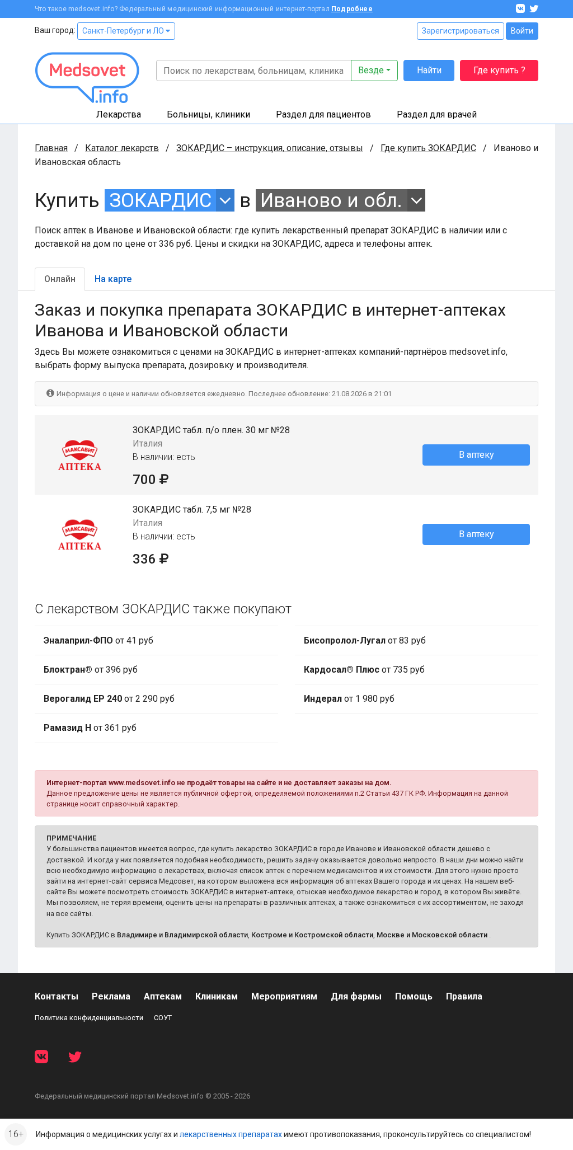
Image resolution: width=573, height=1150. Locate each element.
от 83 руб (365, 640)
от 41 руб (98, 640)
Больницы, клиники (208, 114)
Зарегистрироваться (460, 30)
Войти (522, 30)
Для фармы (356, 996)
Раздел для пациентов (323, 114)
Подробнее (352, 9)
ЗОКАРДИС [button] (161, 200)
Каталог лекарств (122, 148)
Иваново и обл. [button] (331, 200)
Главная (51, 148)
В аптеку (476, 454)
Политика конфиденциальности (89, 1017)
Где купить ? (499, 70)
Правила (464, 996)
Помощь (414, 996)
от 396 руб (91, 669)
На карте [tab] (113, 279)
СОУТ (163, 1017)
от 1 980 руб (349, 698)
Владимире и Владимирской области (182, 935)
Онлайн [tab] (60, 279)
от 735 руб (364, 669)
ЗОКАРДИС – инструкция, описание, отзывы (269, 148)
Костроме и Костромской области (312, 935)
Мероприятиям (284, 996)
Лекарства (118, 114)
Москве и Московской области (432, 935)
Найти (429, 70)
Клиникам (216, 996)
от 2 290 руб (109, 698)
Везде (371, 70)
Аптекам (163, 996)
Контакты (56, 996)
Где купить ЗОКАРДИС (428, 148)
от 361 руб (90, 727)
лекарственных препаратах (231, 1134)
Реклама (111, 996)
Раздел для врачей (437, 114)
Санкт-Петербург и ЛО (124, 30)
